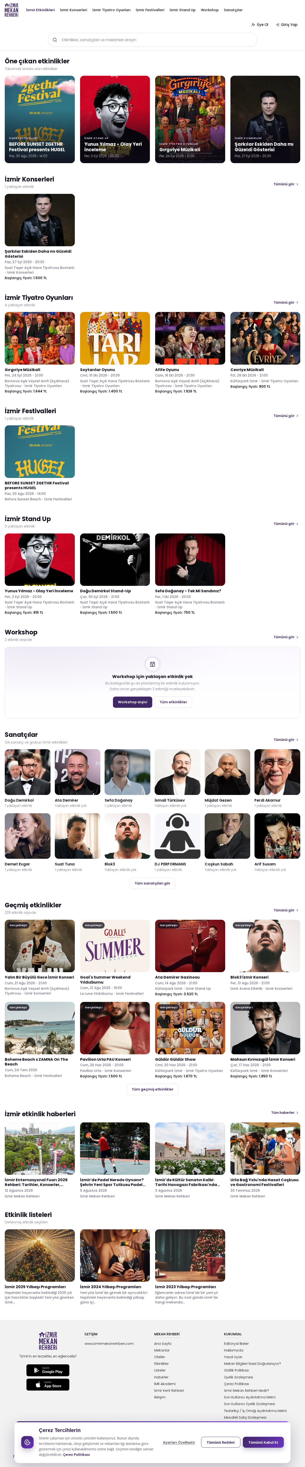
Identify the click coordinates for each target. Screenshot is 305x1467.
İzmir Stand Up (183, 10)
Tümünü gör (284, 184)
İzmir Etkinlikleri (40, 10)
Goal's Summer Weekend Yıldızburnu (105, 980)
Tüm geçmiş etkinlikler (152, 1089)
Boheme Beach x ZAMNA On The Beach (36, 1062)
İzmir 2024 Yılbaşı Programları (110, 1287)
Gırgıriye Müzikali (22, 369)
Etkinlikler (161, 1363)
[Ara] (54, 39)
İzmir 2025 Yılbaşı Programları (35, 1287)
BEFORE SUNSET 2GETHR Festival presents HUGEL (37, 485)
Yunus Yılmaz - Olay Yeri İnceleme (39, 591)
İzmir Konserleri (73, 10)
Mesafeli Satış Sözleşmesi (245, 1417)
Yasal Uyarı (233, 1357)
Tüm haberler (283, 1112)
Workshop (210, 10)
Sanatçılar (233, 10)
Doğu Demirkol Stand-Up (105, 591)
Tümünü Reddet (221, 1442)
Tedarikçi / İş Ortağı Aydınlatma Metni (255, 1410)
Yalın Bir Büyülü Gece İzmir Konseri (39, 977)
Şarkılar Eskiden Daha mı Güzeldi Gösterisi (38, 254)
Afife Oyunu (167, 369)
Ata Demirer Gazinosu (177, 977)
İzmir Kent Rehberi (169, 1390)
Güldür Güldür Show (175, 1059)
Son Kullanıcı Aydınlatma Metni (249, 1397)
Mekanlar (162, 1350)
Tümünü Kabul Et (263, 1442)
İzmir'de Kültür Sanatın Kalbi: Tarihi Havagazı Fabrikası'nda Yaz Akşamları (186, 1185)
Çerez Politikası (236, 1384)
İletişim (160, 1397)
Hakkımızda (233, 1350)
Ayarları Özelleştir (179, 1442)
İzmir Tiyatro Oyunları (111, 10)
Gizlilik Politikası (236, 1370)
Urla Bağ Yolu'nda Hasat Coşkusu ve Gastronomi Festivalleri (264, 1182)
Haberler (161, 1377)
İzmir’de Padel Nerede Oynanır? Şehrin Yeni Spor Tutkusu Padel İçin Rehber (112, 1185)
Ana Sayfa (162, 1343)
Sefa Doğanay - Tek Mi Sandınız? (188, 591)
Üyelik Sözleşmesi (238, 1377)
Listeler (160, 1370)
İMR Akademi (165, 1384)
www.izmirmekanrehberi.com (109, 1343)
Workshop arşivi (132, 702)
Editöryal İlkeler (236, 1343)
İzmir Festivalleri (150, 10)
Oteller (159, 1357)
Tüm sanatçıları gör (152, 883)
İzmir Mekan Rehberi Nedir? (246, 1390)
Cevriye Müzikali (247, 369)
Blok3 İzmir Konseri (249, 977)
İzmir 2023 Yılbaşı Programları (185, 1287)
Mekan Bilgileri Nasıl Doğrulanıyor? (252, 1363)
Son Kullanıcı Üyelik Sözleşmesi (249, 1404)
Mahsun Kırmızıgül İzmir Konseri (262, 1059)
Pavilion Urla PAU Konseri (105, 1059)
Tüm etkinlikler (173, 702)
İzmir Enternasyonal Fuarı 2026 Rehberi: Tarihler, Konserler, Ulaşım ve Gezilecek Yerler (36, 1185)
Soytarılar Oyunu (97, 369)
